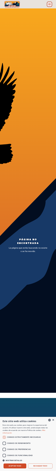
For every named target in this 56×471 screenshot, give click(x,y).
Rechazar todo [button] (40, 466)
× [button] (53, 420)
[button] (49, 4)
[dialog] (28, 444)
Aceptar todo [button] (15, 466)
